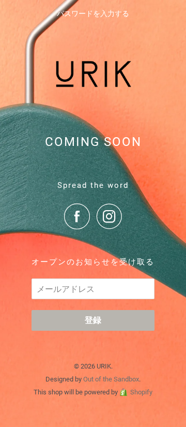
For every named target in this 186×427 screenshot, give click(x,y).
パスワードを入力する (93, 13)
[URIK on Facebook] (79, 216)
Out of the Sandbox (111, 379)
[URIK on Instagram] (109, 216)
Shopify (141, 392)
